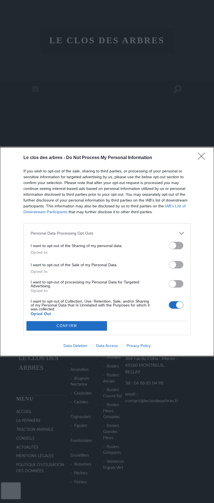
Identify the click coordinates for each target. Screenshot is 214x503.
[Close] (203, 158)
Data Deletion (75, 345)
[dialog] (107, 251)
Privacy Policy (139, 345)
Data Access (107, 345)
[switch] (176, 245)
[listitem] (107, 233)
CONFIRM (67, 326)
